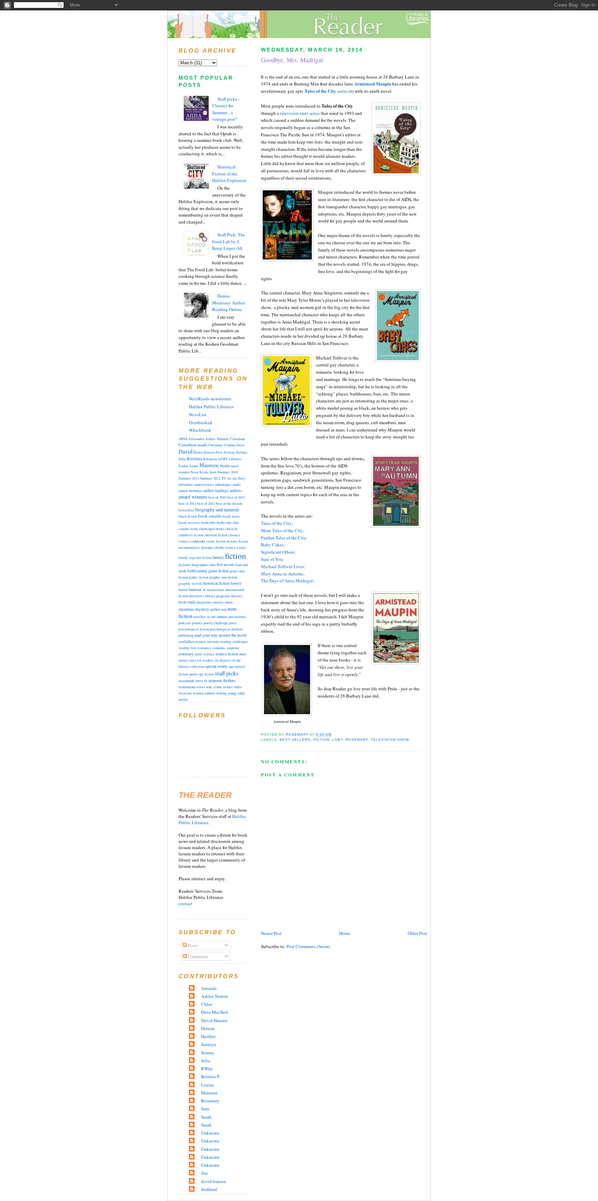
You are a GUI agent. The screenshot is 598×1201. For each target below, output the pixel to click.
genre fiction (218, 570)
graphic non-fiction (223, 577)
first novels (225, 564)
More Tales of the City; (282, 530)
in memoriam (213, 589)
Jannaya (208, 1044)
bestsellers (186, 510)
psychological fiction (194, 629)
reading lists (188, 647)
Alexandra (196, 438)
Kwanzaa (210, 458)
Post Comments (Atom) (308, 946)
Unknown (210, 1133)
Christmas (215, 445)
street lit (201, 680)
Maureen (209, 465)
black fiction (188, 516)
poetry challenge (215, 622)
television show (390, 739)
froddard (209, 1189)
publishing (186, 635)
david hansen (213, 1181)
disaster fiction (237, 541)
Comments (197, 956)
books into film (227, 522)
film (213, 564)
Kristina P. (210, 1076)
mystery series (207, 609)
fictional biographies (194, 564)
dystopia (207, 547)
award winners (193, 496)
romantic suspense (225, 647)
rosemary (357, 739)
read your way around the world (220, 635)
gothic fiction (198, 577)
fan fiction (204, 557)
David (185, 451)
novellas (199, 616)
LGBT (337, 739)
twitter (228, 686)
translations (187, 686)
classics (234, 534)
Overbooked (200, 422)
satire (198, 654)
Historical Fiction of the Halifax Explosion (229, 173)
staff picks (226, 673)
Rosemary (210, 1101)
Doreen (209, 452)
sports (193, 674)
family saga (187, 557)
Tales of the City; (277, 523)
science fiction (227, 653)
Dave (241, 445)
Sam (213, 472)
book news (231, 516)
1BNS (183, 438)
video (238, 686)
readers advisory (207, 641)
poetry (197, 622)
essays (241, 547)
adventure (186, 484)
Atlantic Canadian (231, 438)
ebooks (219, 547)
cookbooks (197, 541)
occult (211, 616)
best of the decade (229, 503)
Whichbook (200, 430)
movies (218, 602)
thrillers (229, 680)
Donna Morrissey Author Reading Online (228, 302)
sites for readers (201, 660)
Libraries (235, 458)
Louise (184, 465)
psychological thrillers (226, 629)
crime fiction (215, 541)
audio (237, 484)
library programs (217, 595)
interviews (196, 595)
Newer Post (271, 933)
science (209, 654)
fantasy (218, 557)
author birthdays (190, 490)
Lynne (194, 465)
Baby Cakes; (273, 545)
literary (236, 595)
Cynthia (230, 445)
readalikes (186, 641)
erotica (230, 547)
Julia (182, 458)
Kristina (194, 458)
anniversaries (204, 484)
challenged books (211, 528)
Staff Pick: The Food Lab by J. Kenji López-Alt (228, 241)
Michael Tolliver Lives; (283, 566)
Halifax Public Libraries (211, 406)
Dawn (197, 452)
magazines (204, 602)
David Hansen (214, 1020)
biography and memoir (217, 509)
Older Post (417, 933)
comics (184, 541)
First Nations (225, 452)
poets (233, 622)
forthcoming (197, 570)
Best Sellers (295, 739)
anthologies (223, 484)
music (229, 601)
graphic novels (190, 583)
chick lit (231, 528)
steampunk (186, 680)
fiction (321, 739)
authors (236, 490)
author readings (216, 490)
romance (204, 647)
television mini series (300, 113)
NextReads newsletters (210, 398)
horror (183, 589)
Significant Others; (278, 552)
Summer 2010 (227, 472)
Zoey (241, 478)
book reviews (189, 522)
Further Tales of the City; (284, 538)
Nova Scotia (199, 472)
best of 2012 (187, 503)
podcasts (185, 622)
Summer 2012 (210, 478)
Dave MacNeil (214, 1012)
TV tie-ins (229, 478)
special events (216, 666)
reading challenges (234, 641)
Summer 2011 (189, 478)
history (236, 583)
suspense (215, 680)
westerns (185, 693)
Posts (192, 945)
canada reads (188, 528)
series (326, 91)
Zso (204, 1173)
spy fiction (206, 674)
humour (195, 589)
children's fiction (191, 535)
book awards (209, 516)
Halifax (241, 452)
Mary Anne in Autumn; (283, 574)
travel (201, 686)
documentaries (189, 547)
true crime (214, 686)
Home (344, 933)
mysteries (186, 609)
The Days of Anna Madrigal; (287, 580)
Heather (208, 1036)
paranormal (237, 616)
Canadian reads (193, 445)
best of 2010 (217, 497)
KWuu (207, 1068)
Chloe (206, 1004)
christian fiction (215, 535)
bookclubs (208, 522)
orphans (222, 616)
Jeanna (207, 1052)
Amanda (209, 988)
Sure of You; (272, 559)
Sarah (206, 1117)
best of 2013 (206, 503)
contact (185, 903)
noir (224, 609)
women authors (204, 693)
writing (221, 693)
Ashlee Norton (214, 996)
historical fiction (216, 583)
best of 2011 (236, 497)
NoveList (197, 414)
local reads (187, 601)
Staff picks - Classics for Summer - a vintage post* (225, 109)
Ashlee (210, 438)
